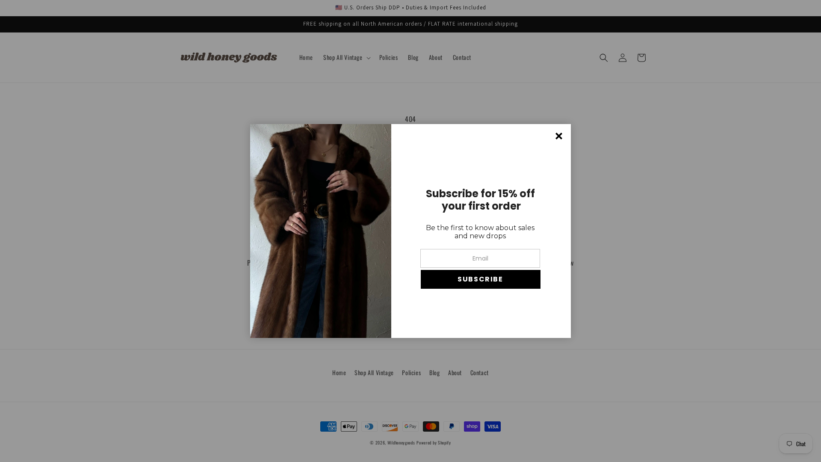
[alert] (410, 231)
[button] (480, 279)
